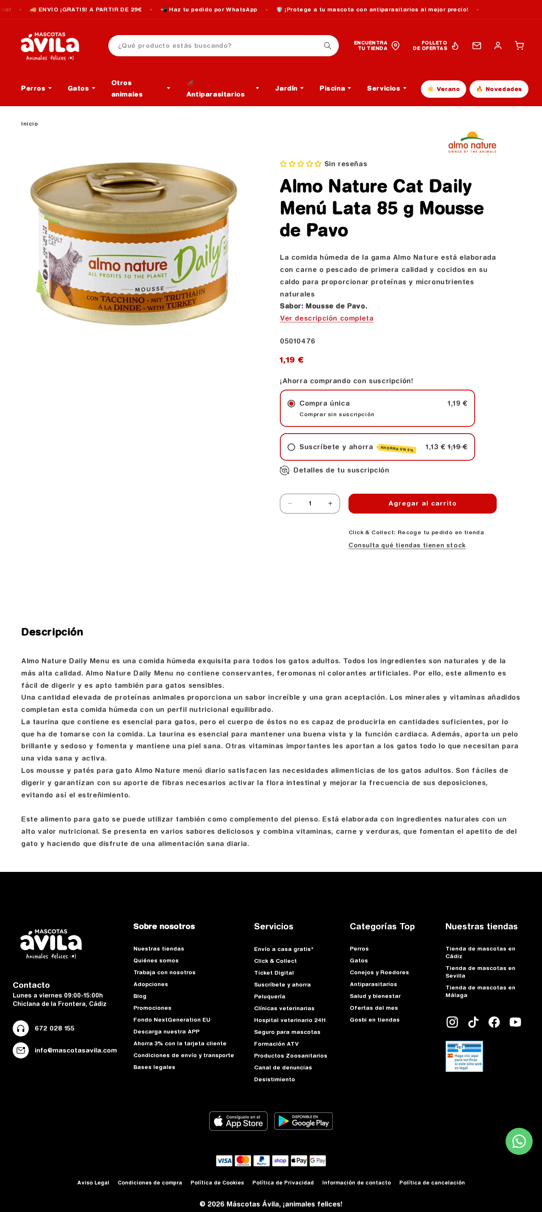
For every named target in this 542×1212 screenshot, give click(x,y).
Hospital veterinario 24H (290, 1020)
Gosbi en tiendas (375, 1019)
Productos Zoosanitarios (290, 1055)
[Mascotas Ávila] (56, 46)
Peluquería (269, 996)
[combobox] (223, 46)
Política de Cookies (217, 1182)
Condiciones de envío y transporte (183, 1055)
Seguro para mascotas (287, 1031)
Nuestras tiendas (158, 948)
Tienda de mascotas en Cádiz (480, 952)
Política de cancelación (432, 1182)
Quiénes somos (156, 960)
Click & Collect (275, 960)
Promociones (152, 1007)
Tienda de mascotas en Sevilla (480, 972)
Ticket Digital (274, 972)
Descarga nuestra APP (166, 1031)
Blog (140, 995)
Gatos (359, 960)
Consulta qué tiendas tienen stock (407, 545)
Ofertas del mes (374, 1007)
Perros (359, 948)
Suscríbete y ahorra (282, 984)
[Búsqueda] (327, 45)
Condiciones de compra (150, 1182)
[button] (519, 45)
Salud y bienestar (375, 995)
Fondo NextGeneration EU (171, 1019)
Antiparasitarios (373, 984)
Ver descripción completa (326, 318)
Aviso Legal (93, 1182)
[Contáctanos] (476, 45)
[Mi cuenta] (498, 45)
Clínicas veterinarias (284, 1008)
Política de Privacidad (283, 1182)
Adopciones (150, 984)
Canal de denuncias (283, 1067)
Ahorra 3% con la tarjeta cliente (180, 1043)
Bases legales (154, 1067)
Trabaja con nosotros (164, 972)
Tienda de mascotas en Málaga (480, 991)
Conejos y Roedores (379, 972)
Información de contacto (356, 1182)
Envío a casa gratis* (283, 948)
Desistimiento (274, 1079)
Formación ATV (276, 1043)
